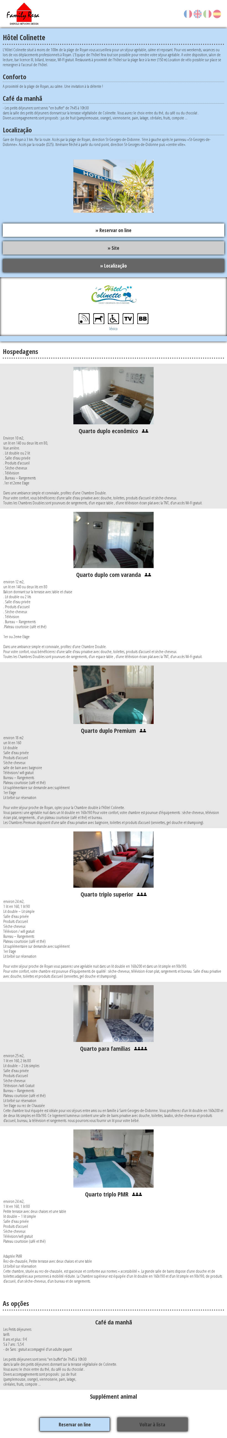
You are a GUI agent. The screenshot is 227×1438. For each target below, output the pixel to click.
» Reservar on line (113, 230)
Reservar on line (75, 1424)
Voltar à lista (152, 1424)
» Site (113, 248)
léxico (113, 328)
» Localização (113, 265)
